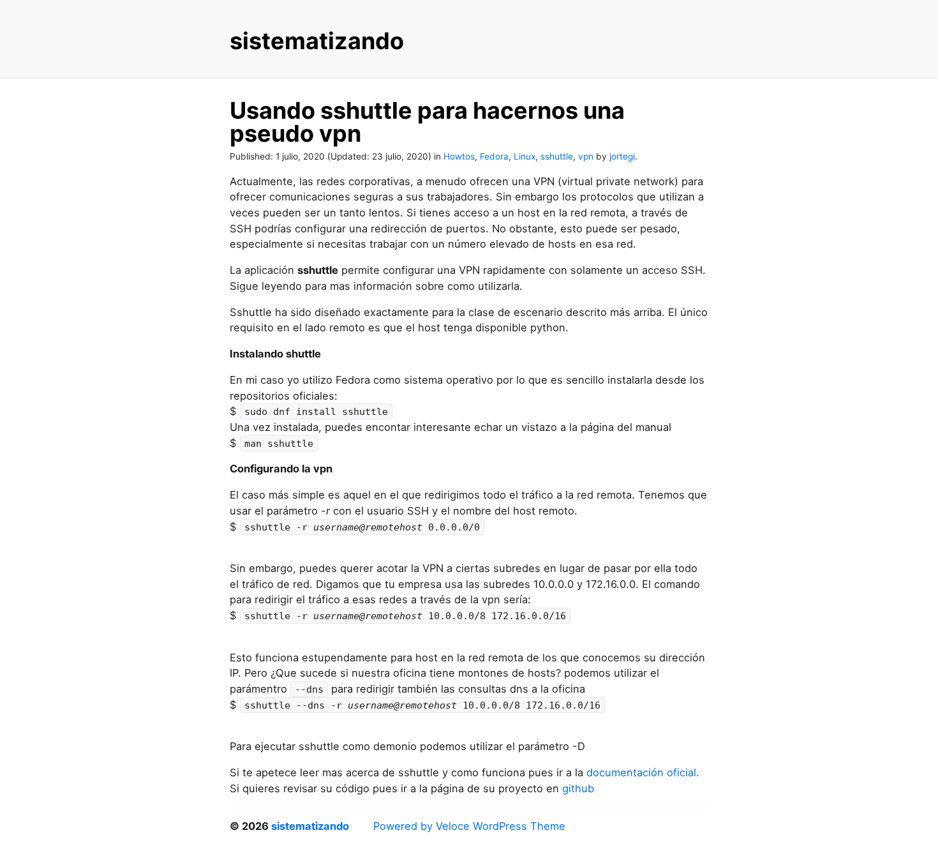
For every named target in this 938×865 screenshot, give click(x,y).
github (578, 788)
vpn (585, 156)
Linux (524, 156)
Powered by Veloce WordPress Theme (469, 826)
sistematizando (317, 41)
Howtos (459, 156)
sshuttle (556, 156)
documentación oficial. (642, 772)
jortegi (622, 156)
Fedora (494, 156)
